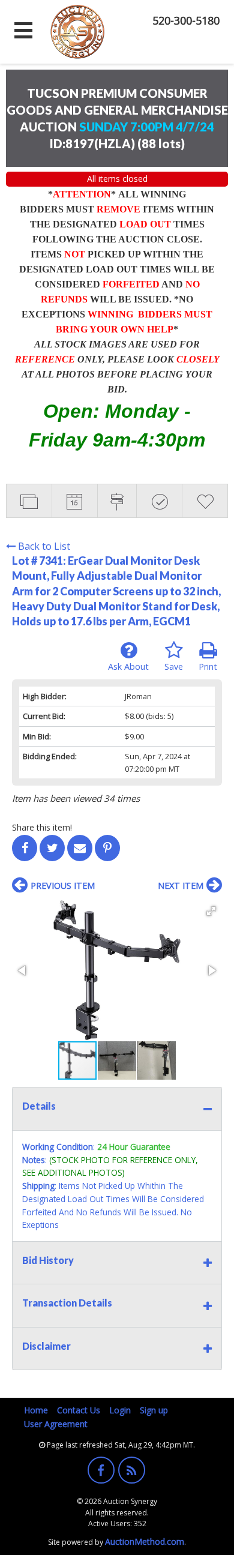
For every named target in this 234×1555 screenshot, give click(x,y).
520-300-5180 (186, 20)
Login (120, 1410)
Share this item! (42, 827)
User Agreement (56, 1424)
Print (208, 666)
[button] (211, 911)
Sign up (154, 1410)
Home (36, 1410)
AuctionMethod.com (144, 1541)
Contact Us (78, 1410)
